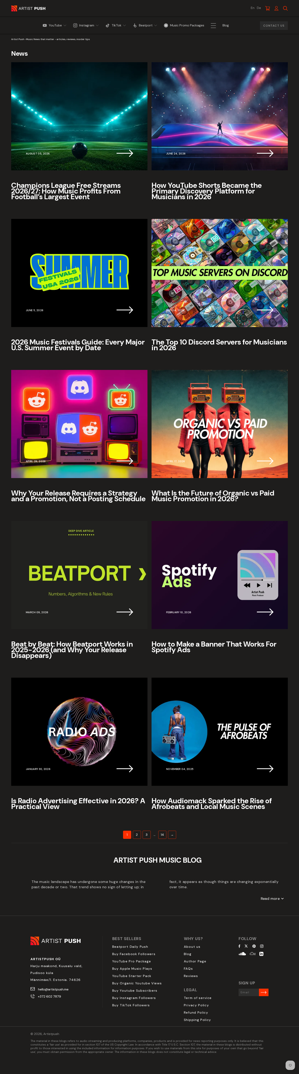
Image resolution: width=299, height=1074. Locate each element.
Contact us (274, 25)
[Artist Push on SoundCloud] (242, 954)
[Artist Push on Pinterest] (254, 946)
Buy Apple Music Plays (132, 968)
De (259, 8)
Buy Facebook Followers (134, 954)
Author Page (195, 961)
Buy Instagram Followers (134, 998)
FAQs (188, 968)
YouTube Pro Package (131, 961)
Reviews (191, 976)
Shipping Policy (197, 1020)
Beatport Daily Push (130, 947)
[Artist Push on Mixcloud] (252, 954)
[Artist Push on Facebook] (239, 946)
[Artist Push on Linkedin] (261, 954)
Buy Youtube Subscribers (135, 990)
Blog (188, 954)
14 (162, 835)
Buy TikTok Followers (131, 1005)
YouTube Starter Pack (132, 976)
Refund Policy (196, 1012)
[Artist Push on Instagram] (261, 946)
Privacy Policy (196, 1005)
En (252, 8)
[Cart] (267, 8)
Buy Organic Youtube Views (137, 983)
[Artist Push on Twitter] (246, 946)
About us (192, 947)
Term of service (198, 998)
